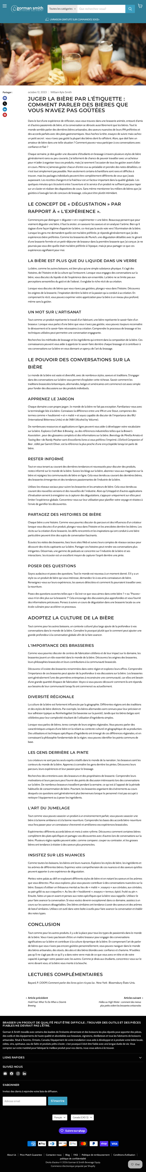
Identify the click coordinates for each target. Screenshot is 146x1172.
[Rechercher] (130, 9)
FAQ (76, 1154)
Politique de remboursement (96, 1154)
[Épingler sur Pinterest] (5, 115)
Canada (80, 1117)
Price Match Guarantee (31, 1154)
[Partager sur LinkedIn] (5, 109)
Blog (67, 1154)
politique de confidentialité (73, 1158)
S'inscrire (57, 1101)
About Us (11, 1154)
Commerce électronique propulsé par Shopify (73, 1166)
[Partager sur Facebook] (5, 98)
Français (58, 1117)
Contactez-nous (53, 1154)
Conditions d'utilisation (124, 1154)
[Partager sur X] (5, 103)
